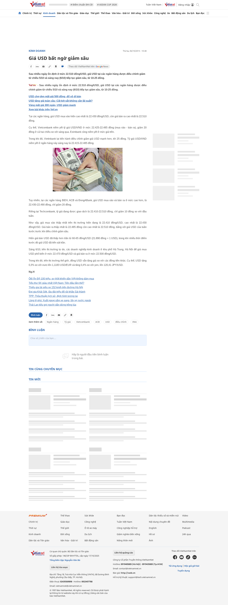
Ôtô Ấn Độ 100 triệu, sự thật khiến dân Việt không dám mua (61, 278)
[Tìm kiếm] (197, 4)
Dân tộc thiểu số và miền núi (164, 515)
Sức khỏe (147, 13)
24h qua (186, 534)
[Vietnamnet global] (169, 5)
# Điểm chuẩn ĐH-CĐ (82, 4)
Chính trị (27, 13)
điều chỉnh (121, 321)
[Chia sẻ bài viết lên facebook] (31, 66)
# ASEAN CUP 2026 (107, 4)
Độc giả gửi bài (191, 565)
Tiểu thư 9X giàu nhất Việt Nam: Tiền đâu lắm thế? (56, 283)
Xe (168, 13)
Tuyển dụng (184, 570)
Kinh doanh (49, 13)
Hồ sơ (152, 534)
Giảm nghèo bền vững (128, 534)
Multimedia (188, 521)
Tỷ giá (67, 321)
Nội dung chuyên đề (159, 521)
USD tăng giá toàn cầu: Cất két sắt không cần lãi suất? (61, 100)
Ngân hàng (53, 321)
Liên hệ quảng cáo (123, 552)
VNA (134, 321)
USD (107, 321)
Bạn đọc (200, 13)
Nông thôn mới (125, 540)
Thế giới (95, 13)
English (153, 527)
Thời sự (37, 13)
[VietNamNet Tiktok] (188, 558)
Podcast (186, 527)
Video (185, 515)
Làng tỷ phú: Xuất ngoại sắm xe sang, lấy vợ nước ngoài (60, 300)
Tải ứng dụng (175, 565)
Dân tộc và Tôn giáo (67, 13)
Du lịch (190, 13)
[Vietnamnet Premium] (38, 516)
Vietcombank (83, 321)
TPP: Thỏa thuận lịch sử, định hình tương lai (53, 296)
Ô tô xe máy (91, 527)
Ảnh (151, 540)
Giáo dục (84, 13)
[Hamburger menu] (208, 13)
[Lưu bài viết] (56, 66)
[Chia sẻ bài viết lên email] (43, 66)
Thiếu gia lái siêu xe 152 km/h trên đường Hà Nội (56, 287)
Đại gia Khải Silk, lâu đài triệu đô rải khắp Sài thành (57, 291)
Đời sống (136, 13)
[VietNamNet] (19, 13)
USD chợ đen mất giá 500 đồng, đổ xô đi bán (55, 96)
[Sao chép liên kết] (49, 66)
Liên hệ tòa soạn (59, 567)
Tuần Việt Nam (153, 4)
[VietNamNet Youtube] (181, 558)
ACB (97, 321)
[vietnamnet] (38, 7)
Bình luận (35, 315)
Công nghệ (160, 13)
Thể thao (105, 13)
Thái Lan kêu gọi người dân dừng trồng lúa (52, 304)
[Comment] (62, 66)
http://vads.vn (128, 572)
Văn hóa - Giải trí (121, 13)
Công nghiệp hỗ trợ (127, 527)
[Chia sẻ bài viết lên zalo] (37, 66)
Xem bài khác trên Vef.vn (43, 109)
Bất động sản (178, 13)
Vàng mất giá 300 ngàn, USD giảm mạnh (52, 105)
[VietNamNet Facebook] (175, 558)
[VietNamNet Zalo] (194, 558)
